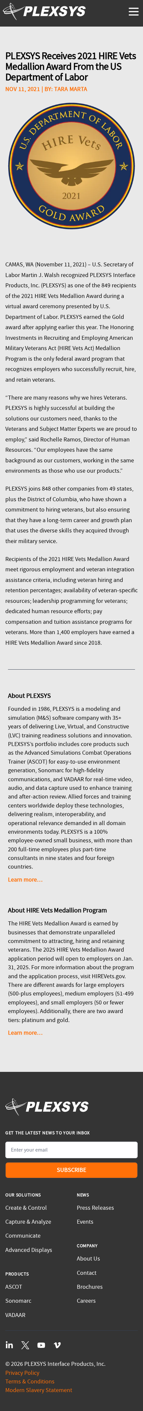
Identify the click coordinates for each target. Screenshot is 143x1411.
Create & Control (26, 1208)
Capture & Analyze (28, 1222)
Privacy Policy (22, 1373)
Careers (86, 1301)
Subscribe (71, 1170)
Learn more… (25, 880)
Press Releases (95, 1208)
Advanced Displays (28, 1250)
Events (85, 1222)
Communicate (23, 1236)
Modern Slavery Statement (38, 1390)
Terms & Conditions (30, 1381)
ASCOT (13, 1287)
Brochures (90, 1287)
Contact (86, 1273)
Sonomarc (18, 1301)
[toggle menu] (133, 11)
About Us (88, 1259)
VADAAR (15, 1315)
